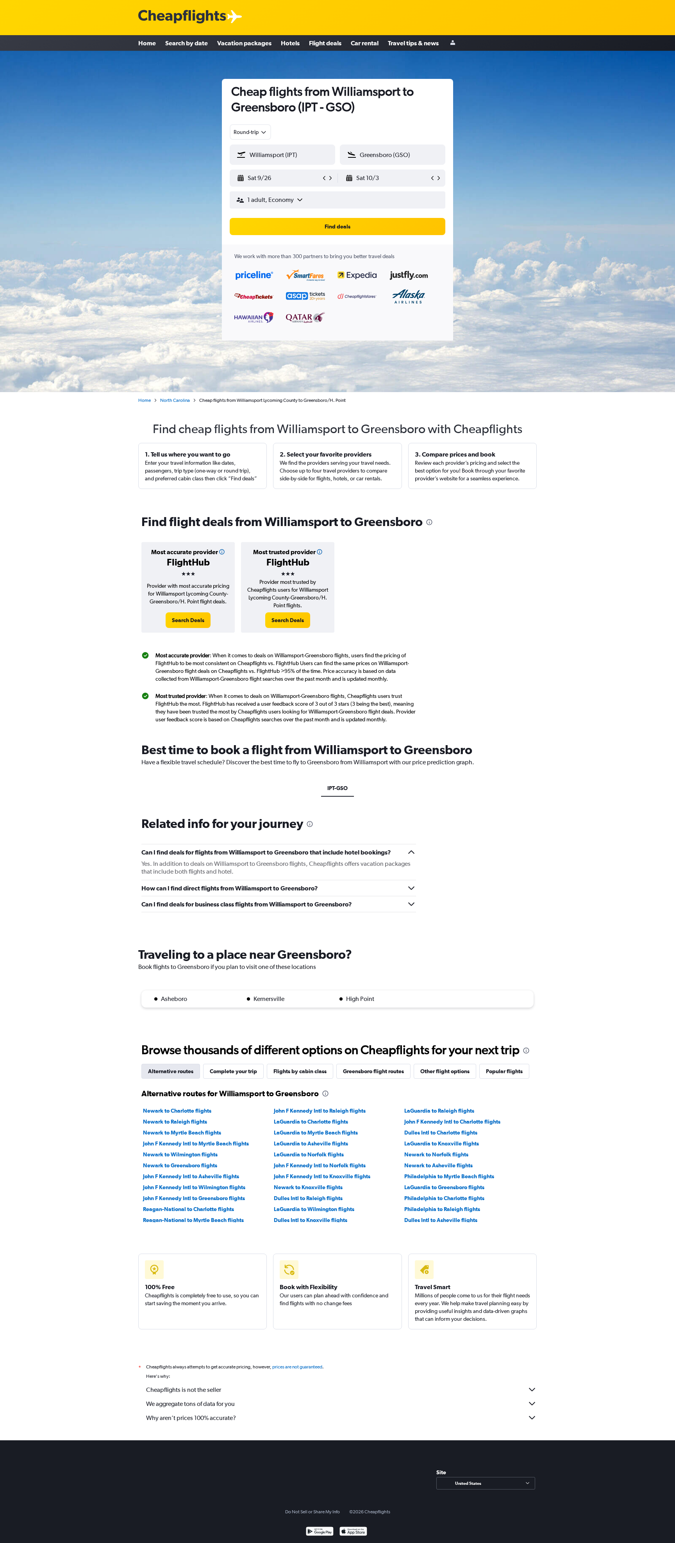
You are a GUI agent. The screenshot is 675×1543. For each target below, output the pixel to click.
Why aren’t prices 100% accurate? (191, 1418)
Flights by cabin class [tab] (300, 1071)
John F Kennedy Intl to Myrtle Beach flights (196, 1143)
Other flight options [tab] (445, 1071)
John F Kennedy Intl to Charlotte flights (452, 1121)
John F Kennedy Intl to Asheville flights (191, 1176)
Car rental (365, 42)
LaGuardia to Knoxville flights (441, 1143)
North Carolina (175, 400)
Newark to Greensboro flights (180, 1165)
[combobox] (250, 132)
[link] (188, 620)
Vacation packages (244, 42)
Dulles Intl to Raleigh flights (308, 1198)
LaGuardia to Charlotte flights (311, 1121)
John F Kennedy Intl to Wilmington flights (194, 1187)
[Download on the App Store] (353, 1532)
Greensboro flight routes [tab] (373, 1071)
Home (147, 42)
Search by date (186, 42)
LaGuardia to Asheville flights (311, 1143)
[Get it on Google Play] (320, 1532)
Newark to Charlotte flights (177, 1111)
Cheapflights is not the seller (183, 1389)
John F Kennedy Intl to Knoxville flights (322, 1176)
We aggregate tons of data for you (190, 1403)
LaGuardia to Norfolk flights (309, 1154)
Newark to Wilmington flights (180, 1154)
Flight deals (325, 42)
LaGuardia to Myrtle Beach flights (316, 1132)
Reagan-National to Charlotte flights (188, 1209)
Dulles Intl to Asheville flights (440, 1220)
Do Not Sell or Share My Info (312, 1511)
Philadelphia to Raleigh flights (442, 1209)
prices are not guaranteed (297, 1367)
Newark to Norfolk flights (436, 1154)
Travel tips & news (413, 42)
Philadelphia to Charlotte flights (444, 1198)
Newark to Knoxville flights (308, 1187)
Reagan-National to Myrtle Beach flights (193, 1220)
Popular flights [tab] (504, 1071)
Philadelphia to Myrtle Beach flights (449, 1176)
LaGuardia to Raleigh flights (439, 1111)
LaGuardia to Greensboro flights (444, 1187)
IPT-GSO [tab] (337, 788)
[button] (279, 178)
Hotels (290, 42)
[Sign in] (453, 43)
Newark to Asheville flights (438, 1165)
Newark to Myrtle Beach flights (182, 1132)
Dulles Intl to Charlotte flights (440, 1132)
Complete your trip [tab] (233, 1071)
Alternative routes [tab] (170, 1071)
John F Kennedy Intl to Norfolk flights (320, 1165)
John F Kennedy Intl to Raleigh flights (320, 1111)
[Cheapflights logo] (182, 17)
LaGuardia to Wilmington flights (314, 1209)
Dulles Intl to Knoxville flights (310, 1220)
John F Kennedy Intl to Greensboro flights (194, 1198)
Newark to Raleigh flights (175, 1121)
